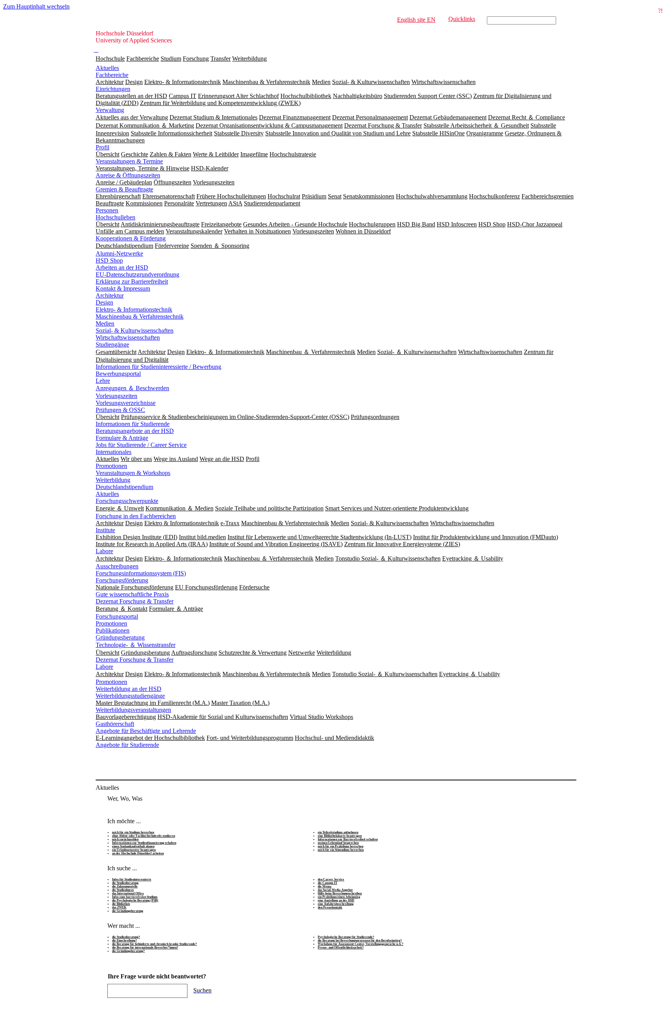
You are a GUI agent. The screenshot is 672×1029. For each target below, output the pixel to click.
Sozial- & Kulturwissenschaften (134, 330)
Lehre (103, 380)
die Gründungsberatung (127, 911)
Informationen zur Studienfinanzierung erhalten (144, 843)
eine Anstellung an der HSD (336, 900)
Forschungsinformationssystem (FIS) (141, 573)
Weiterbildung (249, 58)
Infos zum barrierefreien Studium (135, 897)
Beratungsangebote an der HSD (135, 431)
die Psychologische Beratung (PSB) (135, 900)
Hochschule (110, 58)
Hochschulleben (115, 217)
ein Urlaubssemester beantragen (134, 850)
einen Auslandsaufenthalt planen (133, 846)
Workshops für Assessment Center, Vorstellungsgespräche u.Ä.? (360, 944)
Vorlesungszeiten (116, 396)
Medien (105, 323)
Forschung (196, 58)
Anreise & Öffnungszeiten (128, 175)
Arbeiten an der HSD (122, 267)
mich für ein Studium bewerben (133, 832)
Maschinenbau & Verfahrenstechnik (140, 316)
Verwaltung (110, 110)
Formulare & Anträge (122, 438)
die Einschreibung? (124, 940)
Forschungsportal (117, 616)
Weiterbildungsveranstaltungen (133, 709)
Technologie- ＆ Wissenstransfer (135, 645)
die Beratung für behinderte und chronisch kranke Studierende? (154, 944)
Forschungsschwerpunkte (127, 501)
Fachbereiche (142, 58)
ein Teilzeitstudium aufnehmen (338, 832)
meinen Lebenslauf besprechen (338, 843)
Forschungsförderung (122, 580)
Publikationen (113, 630)
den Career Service (331, 879)
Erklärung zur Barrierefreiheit (132, 281)
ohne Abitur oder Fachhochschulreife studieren (143, 836)
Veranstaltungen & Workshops (133, 473)
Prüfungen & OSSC (120, 410)
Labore (104, 551)
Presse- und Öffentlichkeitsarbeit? (341, 947)
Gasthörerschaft (115, 723)
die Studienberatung (125, 883)
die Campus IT (327, 883)
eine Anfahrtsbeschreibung (336, 904)
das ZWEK (119, 907)
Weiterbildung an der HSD (128, 688)
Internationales (113, 452)
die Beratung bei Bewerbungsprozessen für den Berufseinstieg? (360, 940)
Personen (107, 210)
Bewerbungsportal (118, 373)
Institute (105, 530)
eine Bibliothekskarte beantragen (340, 836)
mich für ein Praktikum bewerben (340, 846)
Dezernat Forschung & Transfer (134, 601)
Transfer (220, 58)
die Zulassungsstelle (125, 886)
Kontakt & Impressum (123, 288)
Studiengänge (112, 344)
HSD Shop (109, 260)
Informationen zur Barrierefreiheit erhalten (348, 839)
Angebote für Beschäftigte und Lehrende (146, 730)
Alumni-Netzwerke (119, 253)
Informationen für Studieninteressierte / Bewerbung (158, 366)
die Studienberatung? (126, 937)
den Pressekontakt (330, 907)
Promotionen (111, 466)
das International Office (128, 893)
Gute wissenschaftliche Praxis (132, 594)
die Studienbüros (123, 890)
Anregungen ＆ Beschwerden (132, 388)
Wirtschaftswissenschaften (128, 337)
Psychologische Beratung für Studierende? (346, 937)
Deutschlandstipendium (124, 487)
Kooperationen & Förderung (131, 238)
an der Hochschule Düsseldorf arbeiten (138, 853)
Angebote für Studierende (127, 745)
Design (104, 302)
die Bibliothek (121, 904)
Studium (171, 58)
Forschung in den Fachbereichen (136, 516)
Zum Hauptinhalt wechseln (36, 6)
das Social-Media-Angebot (335, 890)
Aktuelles (107, 68)
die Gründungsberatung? (128, 951)
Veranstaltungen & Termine (129, 161)
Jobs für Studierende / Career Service (141, 445)
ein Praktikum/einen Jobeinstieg (339, 897)
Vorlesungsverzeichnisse (126, 403)
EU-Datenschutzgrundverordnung (137, 274)
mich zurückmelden (125, 839)
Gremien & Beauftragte (124, 189)
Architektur (110, 295)
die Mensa (324, 886)
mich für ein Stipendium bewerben (341, 850)
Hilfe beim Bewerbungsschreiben (340, 893)
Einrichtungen (113, 89)
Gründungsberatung (120, 637)
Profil (102, 147)
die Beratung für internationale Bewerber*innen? (145, 947)
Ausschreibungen (117, 566)
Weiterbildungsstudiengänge (130, 695)
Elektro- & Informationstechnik (134, 309)
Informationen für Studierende (133, 424)
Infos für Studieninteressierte (131, 879)
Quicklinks (461, 19)
